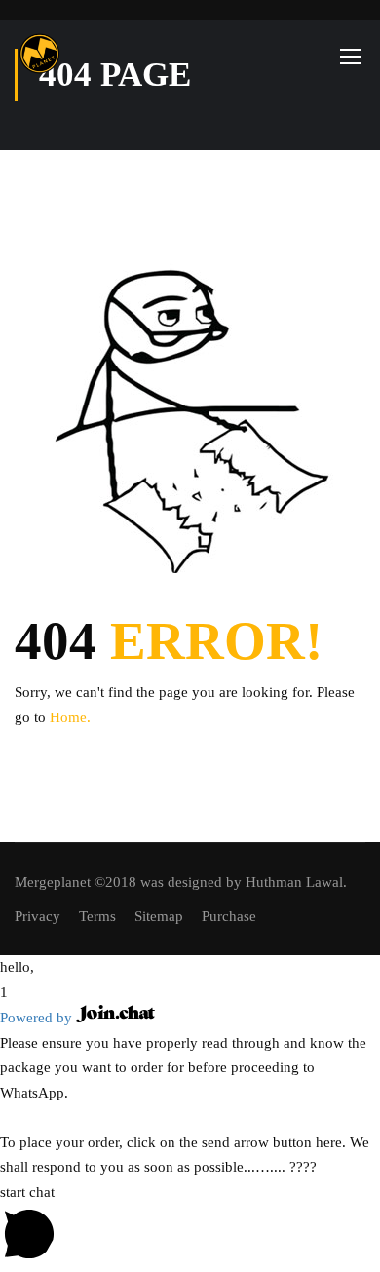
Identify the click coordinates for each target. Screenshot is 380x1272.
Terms (97, 916)
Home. (70, 717)
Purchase (229, 916)
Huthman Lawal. (296, 882)
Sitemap (158, 916)
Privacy (37, 916)
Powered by (38, 1017)
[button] (190, 968)
